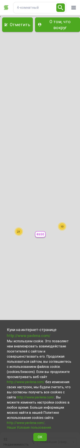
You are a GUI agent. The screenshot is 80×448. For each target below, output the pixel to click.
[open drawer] (74, 8)
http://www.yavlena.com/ (28, 335)
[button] (40, 234)
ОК (40, 437)
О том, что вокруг (60, 24)
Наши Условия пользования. (29, 427)
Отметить (20, 24)
